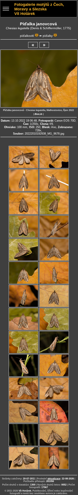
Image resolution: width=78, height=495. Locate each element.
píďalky (48, 35)
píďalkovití (27, 35)
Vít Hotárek (25, 490)
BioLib (38, 114)
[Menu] (5, 9)
